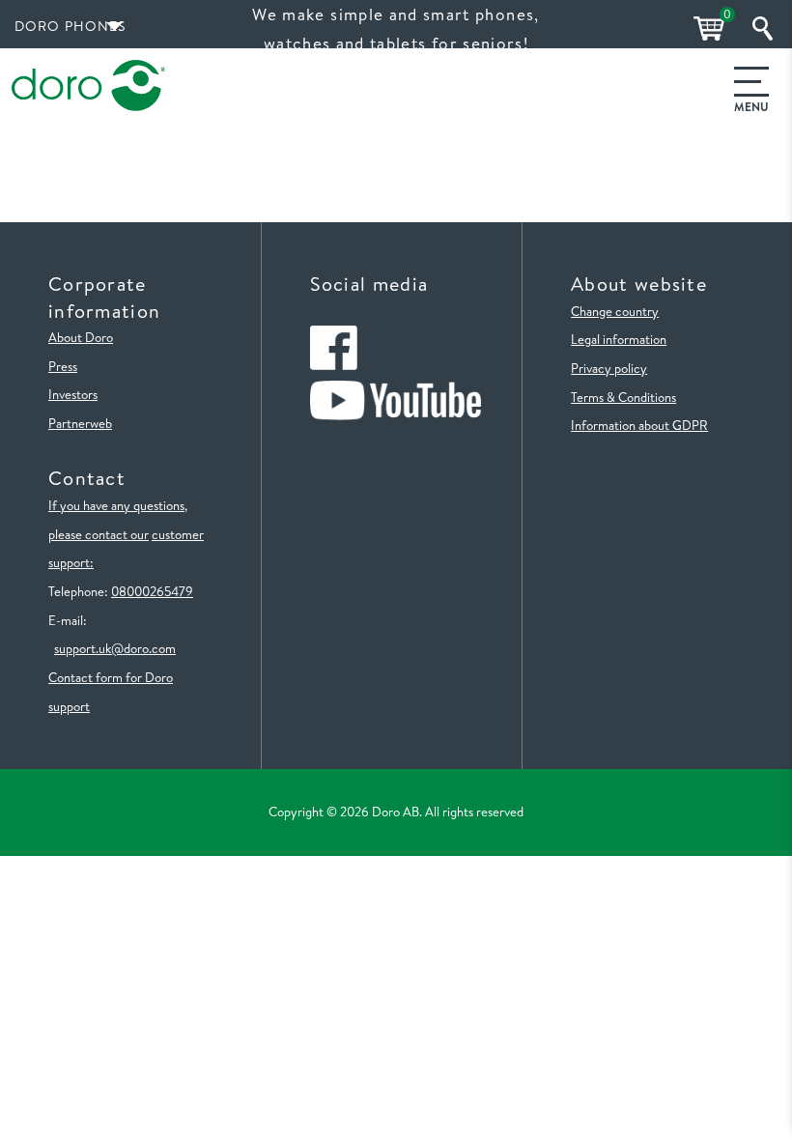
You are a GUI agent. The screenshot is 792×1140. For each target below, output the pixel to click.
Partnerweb (80, 423)
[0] (706, 28)
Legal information (618, 339)
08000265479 (152, 591)
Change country (615, 311)
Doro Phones (70, 26)
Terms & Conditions (623, 397)
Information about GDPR (639, 425)
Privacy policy (609, 368)
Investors (73, 394)
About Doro (80, 337)
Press (62, 366)
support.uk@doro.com (115, 648)
